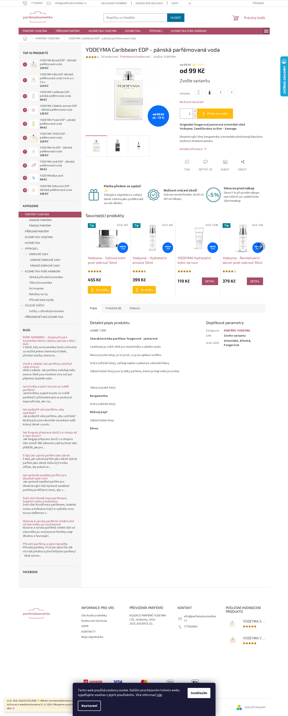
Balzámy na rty (38, 294)
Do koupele (36, 288)
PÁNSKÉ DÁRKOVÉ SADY (45, 266)
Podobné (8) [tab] (113, 308)
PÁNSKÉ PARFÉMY (40, 226)
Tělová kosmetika (40, 283)
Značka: (164, 57)
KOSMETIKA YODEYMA (39, 237)
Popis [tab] (93, 308)
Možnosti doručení (191, 102)
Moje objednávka (92, 637)
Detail (210, 281)
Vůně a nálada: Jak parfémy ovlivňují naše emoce (47, 365)
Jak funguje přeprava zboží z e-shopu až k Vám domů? (50, 434)
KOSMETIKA (32, 243)
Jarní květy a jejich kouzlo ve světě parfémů (46, 388)
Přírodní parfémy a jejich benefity (45, 543)
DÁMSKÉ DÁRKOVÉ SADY (45, 260)
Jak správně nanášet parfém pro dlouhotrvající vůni (45, 476)
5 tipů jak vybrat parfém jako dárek (46, 455)
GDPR (174, 3)
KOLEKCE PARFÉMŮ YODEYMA (147, 616)
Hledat (176, 17)
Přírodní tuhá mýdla (41, 300)
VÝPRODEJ (31, 249)
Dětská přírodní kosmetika (46, 277)
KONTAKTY (88, 632)
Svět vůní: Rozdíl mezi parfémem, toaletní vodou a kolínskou (45, 499)
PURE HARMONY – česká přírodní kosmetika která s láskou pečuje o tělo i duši (49, 340)
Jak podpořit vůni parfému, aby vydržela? (43, 411)
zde (159, 695)
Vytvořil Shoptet (255, 707)
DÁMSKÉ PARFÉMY (40, 220)
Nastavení (89, 705)
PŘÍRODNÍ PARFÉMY (37, 231)
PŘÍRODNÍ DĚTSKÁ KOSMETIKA (44, 317)
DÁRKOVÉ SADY (38, 254)
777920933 (190, 627)
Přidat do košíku (218, 113)
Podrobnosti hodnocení (135, 57)
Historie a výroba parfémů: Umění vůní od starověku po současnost (48, 522)
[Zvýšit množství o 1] (195, 111)
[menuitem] (35, 31)
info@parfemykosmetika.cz (200, 618)
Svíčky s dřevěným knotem (46, 311)
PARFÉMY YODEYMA (37, 214)
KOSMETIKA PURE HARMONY (43, 271)
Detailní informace (191, 149)
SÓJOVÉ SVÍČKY (35, 305)
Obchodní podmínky (114, 3)
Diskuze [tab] (135, 308)
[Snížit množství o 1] (195, 116)
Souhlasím (199, 693)
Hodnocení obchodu (149, 3)
